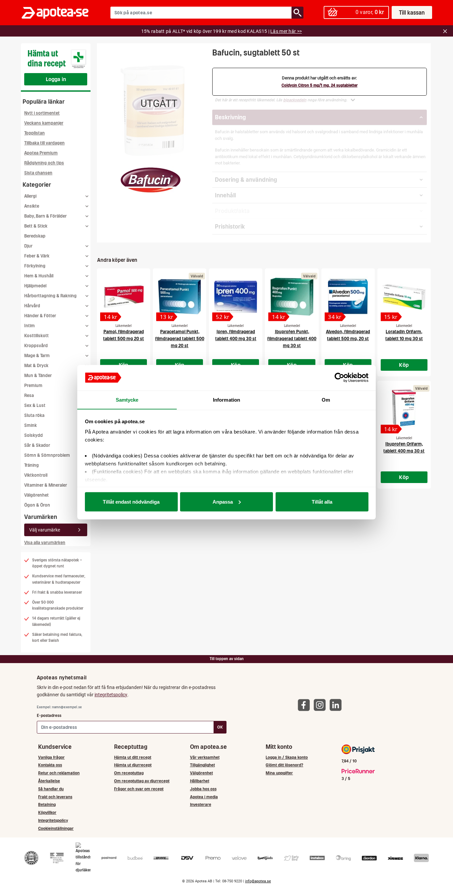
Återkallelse (49, 780)
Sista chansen (38, 173)
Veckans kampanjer (43, 123)
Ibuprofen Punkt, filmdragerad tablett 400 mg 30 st (291, 338)
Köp (404, 364)
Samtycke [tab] (127, 399)
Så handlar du (51, 788)
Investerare (200, 804)
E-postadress (49, 715)
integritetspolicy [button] (111, 694)
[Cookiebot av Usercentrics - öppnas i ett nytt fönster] (339, 378)
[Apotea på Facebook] (305, 704)
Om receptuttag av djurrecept (141, 780)
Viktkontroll (35, 475)
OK (220, 727)
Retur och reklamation (59, 772)
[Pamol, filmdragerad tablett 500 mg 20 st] (123, 297)
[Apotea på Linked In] (337, 704)
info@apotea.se (258, 881)
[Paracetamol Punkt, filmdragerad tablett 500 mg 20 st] (179, 297)
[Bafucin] (150, 180)
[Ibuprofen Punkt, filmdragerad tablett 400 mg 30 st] (291, 297)
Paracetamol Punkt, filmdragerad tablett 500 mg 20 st (179, 338)
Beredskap (34, 236)
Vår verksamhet (205, 757)
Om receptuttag (129, 772)
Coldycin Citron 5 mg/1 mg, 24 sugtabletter (319, 85)
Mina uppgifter (279, 772)
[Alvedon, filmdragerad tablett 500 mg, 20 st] (348, 297)
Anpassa (223, 501)
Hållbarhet (199, 780)
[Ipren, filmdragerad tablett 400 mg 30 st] (235, 297)
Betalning (47, 804)
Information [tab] (226, 399)
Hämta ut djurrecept (133, 764)
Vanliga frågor (51, 757)
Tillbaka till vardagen (44, 143)
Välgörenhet (36, 495)
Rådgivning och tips (44, 163)
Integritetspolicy (53, 820)
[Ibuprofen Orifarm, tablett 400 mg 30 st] (404, 409)
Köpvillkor (47, 812)
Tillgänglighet (202, 764)
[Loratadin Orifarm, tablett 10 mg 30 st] (404, 297)
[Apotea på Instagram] (321, 704)
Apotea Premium (41, 153)
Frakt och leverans (55, 796)
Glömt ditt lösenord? (284, 764)
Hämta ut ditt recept (132, 757)
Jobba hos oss (203, 788)
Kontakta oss (50, 764)
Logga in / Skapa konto (287, 757)
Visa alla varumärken (44, 542)
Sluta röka (34, 415)
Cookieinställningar (56, 828)
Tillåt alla (322, 501)
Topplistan (34, 133)
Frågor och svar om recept (138, 788)
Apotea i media (204, 796)
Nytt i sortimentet (42, 113)
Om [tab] (326, 399)
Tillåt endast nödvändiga (131, 501)
